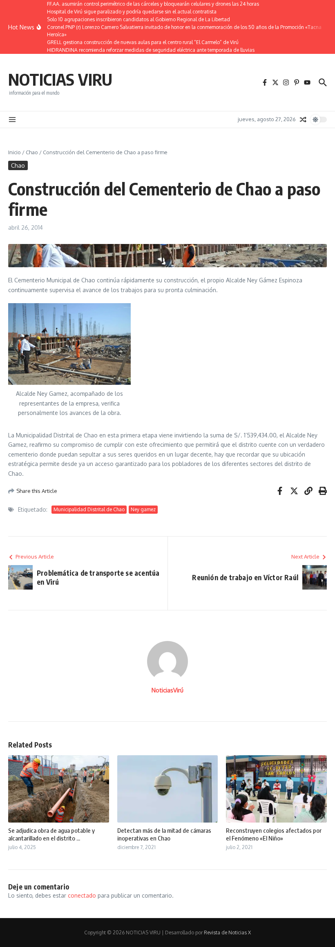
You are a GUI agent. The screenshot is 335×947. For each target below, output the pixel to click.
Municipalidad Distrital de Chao (89, 509)
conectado (82, 895)
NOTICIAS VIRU (60, 79)
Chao (32, 152)
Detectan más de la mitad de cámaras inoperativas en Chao (164, 834)
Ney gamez (143, 509)
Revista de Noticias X (227, 932)
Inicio (14, 152)
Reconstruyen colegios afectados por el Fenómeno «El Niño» (274, 834)
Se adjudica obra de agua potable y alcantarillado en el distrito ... (51, 834)
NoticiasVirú (167, 690)
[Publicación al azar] (303, 119)
